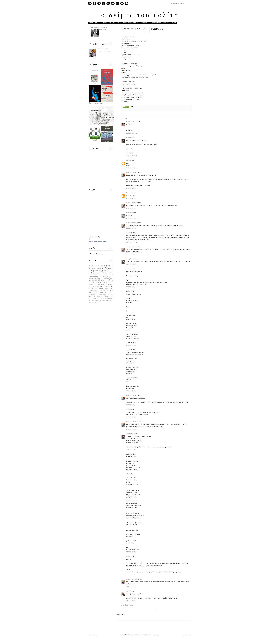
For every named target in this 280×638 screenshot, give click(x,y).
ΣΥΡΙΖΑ (105, 296)
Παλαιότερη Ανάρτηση (189, 608)
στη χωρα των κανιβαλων (99, 27)
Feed (90, 3)
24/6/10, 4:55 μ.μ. (131, 287)
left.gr (111, 300)
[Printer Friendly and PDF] (126, 107)
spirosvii (129, 591)
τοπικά (106, 279)
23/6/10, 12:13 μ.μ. (132, 168)
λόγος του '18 (102, 29)
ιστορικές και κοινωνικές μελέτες (130, 22)
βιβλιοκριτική (97, 286)
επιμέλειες (111, 22)
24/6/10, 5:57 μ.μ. (131, 405)
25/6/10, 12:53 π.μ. (132, 552)
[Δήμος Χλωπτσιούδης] (89, 239)
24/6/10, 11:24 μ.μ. (132, 449)
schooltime (101, 284)
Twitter (99, 3)
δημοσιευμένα (95, 268)
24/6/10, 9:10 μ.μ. (131, 429)
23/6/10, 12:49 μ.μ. (132, 198)
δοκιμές (98, 270)
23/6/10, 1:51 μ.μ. (131, 208)
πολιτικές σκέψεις (97, 265)
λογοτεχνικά (144, 22)
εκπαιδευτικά (94, 275)
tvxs (111, 268)
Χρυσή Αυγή (104, 292)
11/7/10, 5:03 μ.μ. (131, 600)
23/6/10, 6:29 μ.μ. (131, 228)
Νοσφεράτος (130, 213)
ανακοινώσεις (96, 298)
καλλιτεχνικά (92, 290)
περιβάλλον (104, 290)
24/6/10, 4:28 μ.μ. (131, 264)
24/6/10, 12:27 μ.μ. (132, 254)
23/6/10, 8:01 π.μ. (131, 133)
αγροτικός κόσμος (96, 296)
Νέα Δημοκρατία (95, 281)
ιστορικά (110, 284)
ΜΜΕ (107, 286)
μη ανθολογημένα (108, 298)
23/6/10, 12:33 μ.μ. (132, 188)
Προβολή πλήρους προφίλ (104, 51)
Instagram (122, 3)
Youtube (108, 3)
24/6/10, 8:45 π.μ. (131, 242)
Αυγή (111, 296)
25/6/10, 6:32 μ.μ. (131, 586)
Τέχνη (111, 294)
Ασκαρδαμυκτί (130, 259)
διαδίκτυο (96, 282)
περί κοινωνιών (101, 273)
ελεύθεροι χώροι (104, 288)
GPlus (103, 3)
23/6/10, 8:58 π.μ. (131, 156)
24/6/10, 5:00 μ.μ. (131, 345)
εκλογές (106, 277)
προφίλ (97, 22)
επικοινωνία (166, 22)
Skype (126, 3)
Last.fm (117, 3)
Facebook (94, 3)
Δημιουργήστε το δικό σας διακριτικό (98, 241)
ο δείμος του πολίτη (140, 15)
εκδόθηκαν (104, 22)
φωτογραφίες (95, 300)
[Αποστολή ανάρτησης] (131, 106)
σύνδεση (174, 22)
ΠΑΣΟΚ (91, 288)
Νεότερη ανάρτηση (122, 608)
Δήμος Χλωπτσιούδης (94, 237)
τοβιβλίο (91, 284)
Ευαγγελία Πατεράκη (132, 121)
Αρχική (91, 22)
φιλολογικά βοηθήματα (155, 22)
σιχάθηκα (93, 302)
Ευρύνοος (129, 138)
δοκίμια (118, 22)
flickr (113, 3)
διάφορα (110, 281)
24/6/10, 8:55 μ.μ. (131, 417)
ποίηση (139, 107)
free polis (104, 300)
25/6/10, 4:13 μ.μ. (131, 574)
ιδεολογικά (103, 294)
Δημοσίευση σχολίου (127, 605)
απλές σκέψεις (94, 279)
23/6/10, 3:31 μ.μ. (131, 218)
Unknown (129, 160)
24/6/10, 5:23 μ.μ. (131, 391)
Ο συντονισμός (130, 195)
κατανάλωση (93, 294)
